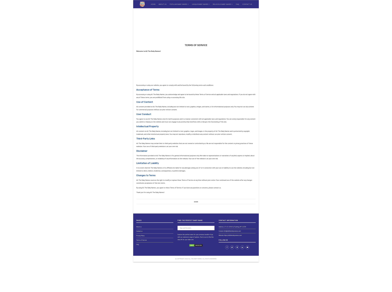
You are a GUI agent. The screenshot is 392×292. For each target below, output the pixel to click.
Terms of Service (141, 240)
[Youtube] (247, 247)
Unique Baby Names (200, 4)
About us (163, 4)
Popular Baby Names (178, 4)
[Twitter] (232, 247)
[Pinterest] (237, 247)
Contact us (247, 4)
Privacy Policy (140, 236)
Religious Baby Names (222, 4)
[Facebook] (227, 247)
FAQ (237, 4)
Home (153, 4)
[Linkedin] (242, 247)
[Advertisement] (196, 28)
